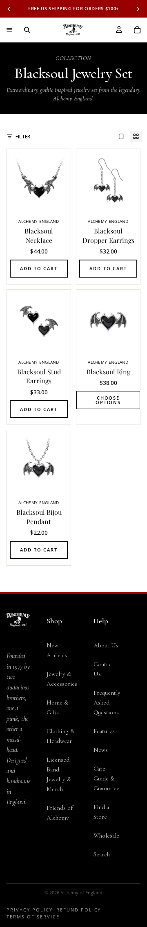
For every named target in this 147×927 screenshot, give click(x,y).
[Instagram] (18, 855)
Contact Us (104, 669)
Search (102, 854)
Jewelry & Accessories (62, 678)
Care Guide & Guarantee (106, 778)
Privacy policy (30, 910)
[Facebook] (18, 839)
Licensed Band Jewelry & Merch (59, 774)
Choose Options (108, 400)
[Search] (27, 30)
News (101, 750)
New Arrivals (57, 650)
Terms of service (33, 917)
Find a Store (101, 811)
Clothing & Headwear (60, 736)
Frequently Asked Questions (107, 702)
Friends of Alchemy (60, 812)
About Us (106, 645)
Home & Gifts (57, 707)
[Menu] (9, 29)
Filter (23, 136)
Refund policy (78, 910)
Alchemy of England (81, 892)
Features (104, 731)
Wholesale (106, 835)
